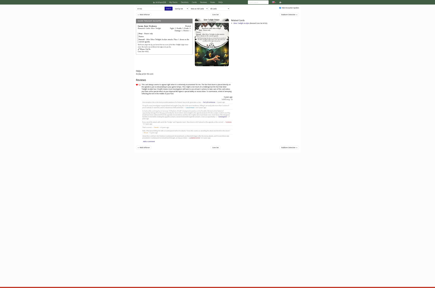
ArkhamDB (160, 2)
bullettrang (226, 99)
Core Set (215, 14)
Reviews (203, 2)
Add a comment (149, 141)
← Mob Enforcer (144, 14)
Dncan (146, 133)
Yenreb (156, 127)
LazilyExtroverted (194, 138)
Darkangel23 (223, 117)
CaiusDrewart (190, 107)
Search (168, 8)
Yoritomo (228, 122)
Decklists (184, 2)
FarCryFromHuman (209, 102)
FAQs (220, 2)
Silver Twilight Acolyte (149, 21)
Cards (194, 2)
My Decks (173, 2)
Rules (212, 2)
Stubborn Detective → (289, 14)
